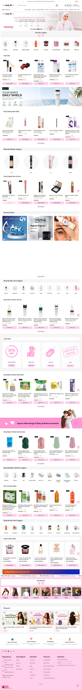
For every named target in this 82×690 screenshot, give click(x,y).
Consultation (32, 675)
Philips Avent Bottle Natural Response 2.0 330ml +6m (71, 394)
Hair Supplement (75, 533)
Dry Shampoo (67, 533)
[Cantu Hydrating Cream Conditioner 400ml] (72, 496)
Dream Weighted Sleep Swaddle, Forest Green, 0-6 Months (24, 452)
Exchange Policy (47, 660)
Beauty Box (8, 688)
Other (66, 9)
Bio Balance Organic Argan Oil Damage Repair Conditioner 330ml (41, 506)
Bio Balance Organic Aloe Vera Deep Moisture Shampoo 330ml (25, 506)
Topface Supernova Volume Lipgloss (24, 131)
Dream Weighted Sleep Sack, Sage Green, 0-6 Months (56, 451)
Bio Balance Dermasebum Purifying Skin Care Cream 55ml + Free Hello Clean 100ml (40, 264)
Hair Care (55, 9)
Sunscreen (32, 293)
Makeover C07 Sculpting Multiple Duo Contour (40, 196)
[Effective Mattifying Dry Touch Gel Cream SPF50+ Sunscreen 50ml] (56, 310)
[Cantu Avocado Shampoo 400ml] (56, 496)
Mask (67, 293)
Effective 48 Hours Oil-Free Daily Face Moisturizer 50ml (25, 319)
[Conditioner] (15, 527)
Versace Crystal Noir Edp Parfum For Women (25, 558)
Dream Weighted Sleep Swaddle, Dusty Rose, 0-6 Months (40, 452)
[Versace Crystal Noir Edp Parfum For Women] (25, 549)
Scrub (76, 293)
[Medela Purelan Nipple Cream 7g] (56, 385)
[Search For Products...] (57, 5)
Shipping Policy (47, 672)
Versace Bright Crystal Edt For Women (9, 558)
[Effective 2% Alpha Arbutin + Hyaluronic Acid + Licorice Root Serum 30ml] (9, 310)
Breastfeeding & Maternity (67, 481)
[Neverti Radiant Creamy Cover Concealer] (41, 122)
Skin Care (34, 9)
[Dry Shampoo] (67, 527)
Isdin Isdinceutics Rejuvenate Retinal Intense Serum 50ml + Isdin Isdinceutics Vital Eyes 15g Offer (72, 264)
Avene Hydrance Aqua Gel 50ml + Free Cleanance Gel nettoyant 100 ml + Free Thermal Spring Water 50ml (25, 264)
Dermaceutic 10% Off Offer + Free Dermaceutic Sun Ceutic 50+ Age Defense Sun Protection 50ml (9, 264)
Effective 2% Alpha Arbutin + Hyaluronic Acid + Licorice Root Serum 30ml (9, 320)
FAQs (31, 672)
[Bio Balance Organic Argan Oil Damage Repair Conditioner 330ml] (41, 496)
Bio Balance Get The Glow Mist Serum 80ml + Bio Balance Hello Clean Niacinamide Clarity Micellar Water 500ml (56, 265)
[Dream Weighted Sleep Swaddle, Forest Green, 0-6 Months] (25, 442)
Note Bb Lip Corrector (23, 195)
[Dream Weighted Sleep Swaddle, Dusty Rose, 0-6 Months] (41, 442)
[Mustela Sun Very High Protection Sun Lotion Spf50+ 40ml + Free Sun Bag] (9, 385)
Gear (24, 480)
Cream (41, 293)
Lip (50, 172)
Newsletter (60, 657)
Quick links (33, 657)
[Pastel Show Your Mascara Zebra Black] (9, 187)
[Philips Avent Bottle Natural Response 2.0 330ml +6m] (72, 385)
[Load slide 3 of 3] (41, 29)
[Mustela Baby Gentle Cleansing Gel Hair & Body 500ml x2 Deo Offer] (41, 66)
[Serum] (23, 288)
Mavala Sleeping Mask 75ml (71, 74)
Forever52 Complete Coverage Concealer (7, 75)
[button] (77, 5)
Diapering (6, 480)
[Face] (11, 162)
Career (31, 678)
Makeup (29, 9)
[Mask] (67, 288)
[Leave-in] (32, 527)
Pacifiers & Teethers (58, 481)
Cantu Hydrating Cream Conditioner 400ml (70, 505)
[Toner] (58, 288)
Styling (41, 533)
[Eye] (31, 162)
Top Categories (20, 657)
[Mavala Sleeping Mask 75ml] (72, 66)
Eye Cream (49, 293)
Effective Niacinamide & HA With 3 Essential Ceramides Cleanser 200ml (40, 320)
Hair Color (50, 533)
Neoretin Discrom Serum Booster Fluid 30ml (55, 75)
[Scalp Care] (58, 527)
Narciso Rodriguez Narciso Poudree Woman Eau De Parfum (56, 559)
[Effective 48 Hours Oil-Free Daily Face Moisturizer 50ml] (25, 310)
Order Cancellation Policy (49, 666)
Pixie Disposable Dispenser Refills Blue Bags (8, 451)
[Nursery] (49, 475)
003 (61, 204)
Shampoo (6, 533)
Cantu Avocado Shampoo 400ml (55, 505)
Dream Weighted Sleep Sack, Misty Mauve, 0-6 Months (72, 451)
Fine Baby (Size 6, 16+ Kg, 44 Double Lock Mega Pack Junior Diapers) (41, 395)
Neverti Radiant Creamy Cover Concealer (39, 131)
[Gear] (23, 475)
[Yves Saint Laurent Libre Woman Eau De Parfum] (41, 549)
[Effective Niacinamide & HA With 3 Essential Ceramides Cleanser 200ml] (41, 310)
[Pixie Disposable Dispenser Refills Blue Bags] (9, 442)
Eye (31, 172)
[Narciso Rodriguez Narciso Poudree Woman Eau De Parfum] (56, 549)
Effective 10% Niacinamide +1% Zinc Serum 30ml (71, 319)
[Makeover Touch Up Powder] (56, 187)
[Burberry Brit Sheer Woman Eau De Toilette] (72, 549)
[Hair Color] (49, 527)
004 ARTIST (37, 204)
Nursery (49, 480)
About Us (32, 669)
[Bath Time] (41, 475)
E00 (58, 204)
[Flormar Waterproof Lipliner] (56, 122)
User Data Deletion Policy (49, 678)
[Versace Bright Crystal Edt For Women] (9, 549)
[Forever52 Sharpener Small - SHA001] (25, 66)
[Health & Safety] (32, 475)
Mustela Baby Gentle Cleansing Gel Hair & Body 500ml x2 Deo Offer (40, 76)
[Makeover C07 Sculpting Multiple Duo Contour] (41, 187)
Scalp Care (58, 533)
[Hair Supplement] (76, 527)
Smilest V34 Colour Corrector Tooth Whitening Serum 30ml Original (72, 132)
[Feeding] (15, 475)
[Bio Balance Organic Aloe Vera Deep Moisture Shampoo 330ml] (25, 496)
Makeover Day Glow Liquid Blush (71, 196)
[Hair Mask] (23, 527)
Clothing (76, 480)
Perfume (47, 9)
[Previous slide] (23, 1)
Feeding (14, 480)
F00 (54, 204)
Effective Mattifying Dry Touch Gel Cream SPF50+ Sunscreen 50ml (55, 320)
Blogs (31, 666)
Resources (47, 657)
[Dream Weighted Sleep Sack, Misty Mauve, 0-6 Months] (72, 442)
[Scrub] (76, 288)
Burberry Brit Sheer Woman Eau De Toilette (71, 558)
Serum (23, 293)
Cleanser (6, 293)
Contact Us (32, 660)
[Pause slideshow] (47, 29)
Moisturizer (14, 293)
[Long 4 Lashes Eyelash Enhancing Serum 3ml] (9, 122)
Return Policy (46, 663)
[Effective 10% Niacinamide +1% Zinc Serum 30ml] (72, 310)
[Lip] (51, 162)
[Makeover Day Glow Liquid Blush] (72, 187)
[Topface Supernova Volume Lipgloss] (25, 122)
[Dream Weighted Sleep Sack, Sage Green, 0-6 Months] (56, 442)
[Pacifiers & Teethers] (58, 475)
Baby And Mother (40, 9)
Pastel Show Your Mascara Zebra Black (8, 196)
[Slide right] (42, 35)
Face (12, 172)
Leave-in (32, 533)
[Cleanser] (6, 288)
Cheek (70, 172)
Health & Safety (32, 480)
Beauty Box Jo (6, 657)
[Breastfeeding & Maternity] (67, 475)
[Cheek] (70, 162)
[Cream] (41, 288)
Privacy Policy (46, 675)
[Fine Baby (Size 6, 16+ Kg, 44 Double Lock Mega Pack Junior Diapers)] (41, 385)
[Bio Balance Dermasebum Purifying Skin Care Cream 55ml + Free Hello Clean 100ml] (41, 254)
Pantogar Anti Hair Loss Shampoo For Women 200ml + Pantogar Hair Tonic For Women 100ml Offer (9, 507)
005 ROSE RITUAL (69, 204)
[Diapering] (6, 475)
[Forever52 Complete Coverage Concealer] (9, 66)
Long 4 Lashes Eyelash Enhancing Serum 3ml (7, 131)
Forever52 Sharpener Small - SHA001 (25, 75)
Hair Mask (23, 533)
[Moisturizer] (15, 288)
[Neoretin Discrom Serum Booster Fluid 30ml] (56, 66)
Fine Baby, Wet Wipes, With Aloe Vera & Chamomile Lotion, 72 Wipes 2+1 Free (24, 395)
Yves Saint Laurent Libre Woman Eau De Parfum (40, 558)
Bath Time (41, 480)
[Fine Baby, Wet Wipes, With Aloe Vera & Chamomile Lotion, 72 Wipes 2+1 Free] (25, 385)
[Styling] (41, 527)
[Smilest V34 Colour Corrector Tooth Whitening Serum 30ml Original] (72, 122)
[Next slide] (59, 1)
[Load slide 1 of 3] (37, 29)
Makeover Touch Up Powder (56, 195)
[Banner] (5, 43)
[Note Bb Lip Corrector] (25, 187)
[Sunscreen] (32, 288)
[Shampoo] (6, 527)
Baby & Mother (19, 669)
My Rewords (32, 663)
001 (51, 204)
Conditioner (14, 533)
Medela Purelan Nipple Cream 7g (56, 394)
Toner (58, 293)
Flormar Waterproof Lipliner (56, 130)
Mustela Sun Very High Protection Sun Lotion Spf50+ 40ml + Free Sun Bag (9, 395)
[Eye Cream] (49, 288)
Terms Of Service (47, 669)
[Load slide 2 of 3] (39, 29)
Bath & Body (61, 9)
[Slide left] (39, 35)
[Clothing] (76, 475)
